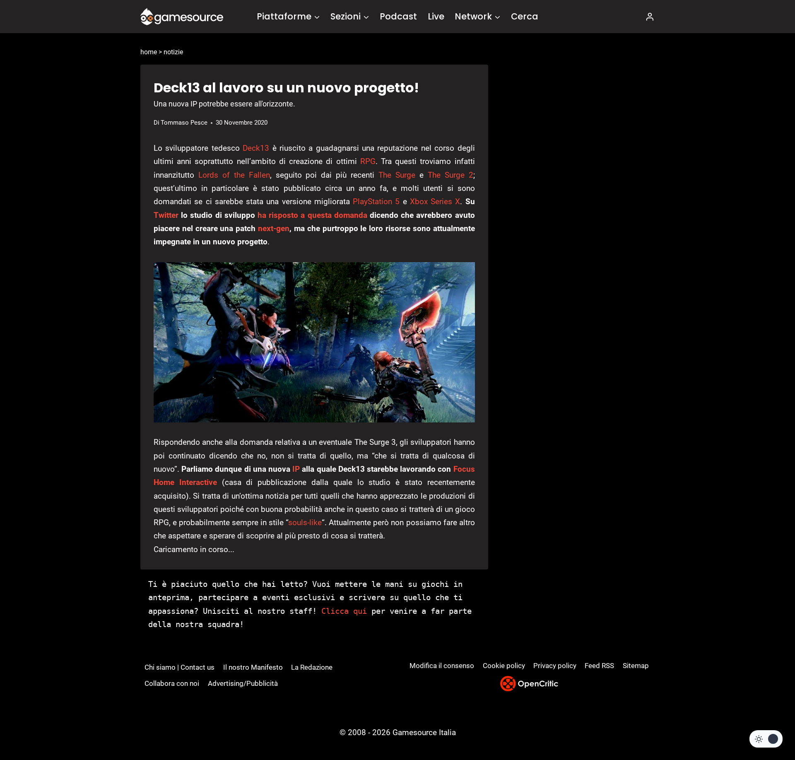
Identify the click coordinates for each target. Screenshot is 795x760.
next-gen (273, 228)
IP (296, 469)
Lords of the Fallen (234, 175)
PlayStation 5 (376, 201)
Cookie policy (504, 665)
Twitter (166, 215)
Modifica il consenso (442, 665)
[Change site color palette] (766, 739)
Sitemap (636, 665)
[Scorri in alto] (767, 723)
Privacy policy (554, 665)
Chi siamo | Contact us (179, 667)
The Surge (396, 175)
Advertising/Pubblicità (243, 683)
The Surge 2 (450, 175)
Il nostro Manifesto (253, 667)
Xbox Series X (435, 201)
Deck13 (256, 148)
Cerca (524, 16)
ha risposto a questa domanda (312, 215)
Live (436, 16)
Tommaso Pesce (184, 122)
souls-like (305, 522)
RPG (368, 161)
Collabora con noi (172, 683)
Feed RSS (599, 665)
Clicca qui (344, 610)
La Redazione (311, 667)
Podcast (398, 16)
